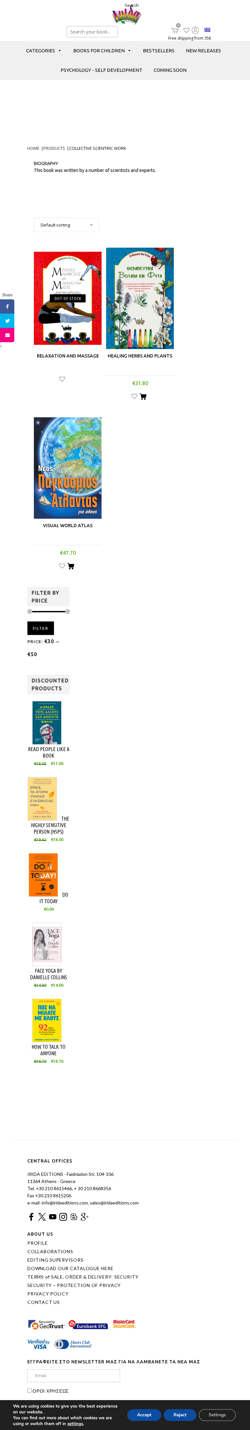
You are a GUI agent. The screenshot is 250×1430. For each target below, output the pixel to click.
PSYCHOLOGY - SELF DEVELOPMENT (101, 70)
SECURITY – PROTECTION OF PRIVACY (74, 1285)
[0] (174, 30)
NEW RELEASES (203, 50)
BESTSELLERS (158, 50)
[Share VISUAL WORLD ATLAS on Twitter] (7, 321)
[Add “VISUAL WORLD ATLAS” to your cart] (70, 567)
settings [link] (75, 1424)
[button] (68, 379)
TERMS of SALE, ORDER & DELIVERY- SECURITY (83, 1277)
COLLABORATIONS (50, 1251)
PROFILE (37, 1243)
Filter (41, 628)
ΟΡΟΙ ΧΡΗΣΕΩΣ (51, 1391)
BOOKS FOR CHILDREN (99, 50)
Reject (180, 1415)
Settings (217, 1415)
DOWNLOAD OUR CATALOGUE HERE (70, 1268)
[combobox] (66, 225)
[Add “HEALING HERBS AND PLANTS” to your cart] (143, 397)
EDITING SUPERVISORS (55, 1260)
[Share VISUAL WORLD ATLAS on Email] (7, 335)
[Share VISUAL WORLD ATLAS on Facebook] (7, 306)
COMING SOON (170, 70)
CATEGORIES (40, 50)
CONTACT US (43, 1302)
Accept (144, 1415)
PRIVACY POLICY (48, 1293)
